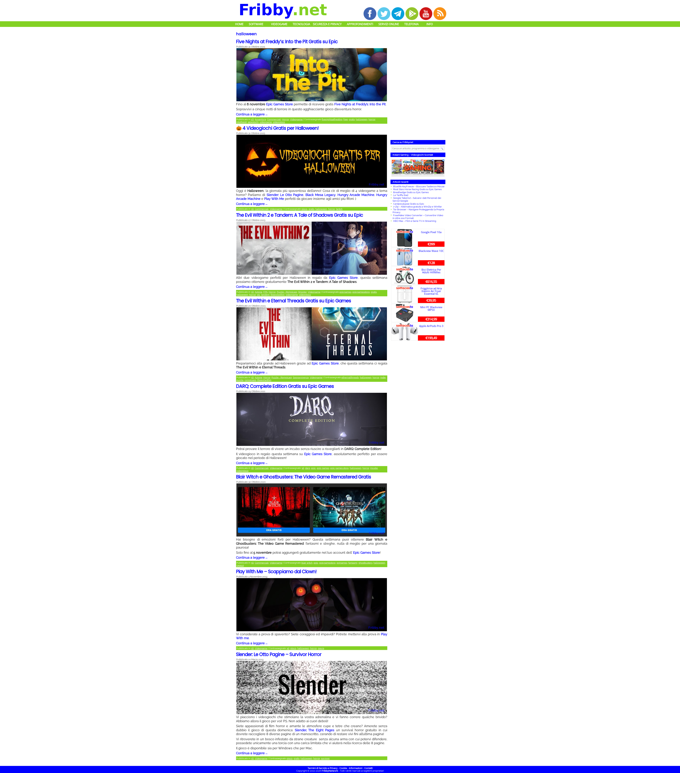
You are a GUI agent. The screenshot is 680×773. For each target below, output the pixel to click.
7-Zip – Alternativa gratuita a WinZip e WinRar (417, 206)
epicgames (345, 292)
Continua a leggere (252, 114)
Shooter (302, 292)
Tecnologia (301, 24)
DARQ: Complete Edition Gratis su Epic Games (285, 386)
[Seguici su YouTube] (426, 13)
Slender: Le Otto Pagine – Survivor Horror (278, 654)
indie (383, 377)
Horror (285, 119)
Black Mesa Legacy (320, 195)
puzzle (239, 380)
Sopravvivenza (301, 377)
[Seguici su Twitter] (384, 13)
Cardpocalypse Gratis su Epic (408, 203)
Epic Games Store (279, 104)
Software (256, 24)
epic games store (339, 468)
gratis (352, 119)
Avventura (260, 119)
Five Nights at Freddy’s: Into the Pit (360, 104)
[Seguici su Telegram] (398, 13)
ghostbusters (365, 562)
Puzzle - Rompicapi (287, 292)
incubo (374, 468)
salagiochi (253, 122)
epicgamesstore (361, 292)
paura (321, 648)
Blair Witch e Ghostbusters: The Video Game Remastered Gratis (303, 477)
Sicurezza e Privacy (327, 24)
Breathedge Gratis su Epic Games (411, 192)
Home (239, 24)
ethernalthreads (350, 377)
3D (252, 209)
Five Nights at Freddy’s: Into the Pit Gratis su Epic (287, 41)
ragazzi (240, 565)
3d (302, 468)
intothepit (241, 122)
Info (429, 24)
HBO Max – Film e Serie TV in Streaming (414, 221)
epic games (323, 468)
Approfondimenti (360, 24)
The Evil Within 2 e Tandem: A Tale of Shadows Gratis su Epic (299, 215)
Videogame (279, 24)
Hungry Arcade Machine (356, 195)
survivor (325, 758)
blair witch (307, 562)
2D (252, 119)
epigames (342, 562)
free (345, 119)
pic (258, 294)
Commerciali (274, 119)
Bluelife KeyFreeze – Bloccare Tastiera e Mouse (418, 186)
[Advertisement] (417, 84)
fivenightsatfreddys (332, 119)
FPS (265, 292)
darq (307, 468)
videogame (266, 122)
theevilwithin (278, 294)
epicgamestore (327, 562)
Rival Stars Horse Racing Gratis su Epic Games (417, 189)
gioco (304, 209)
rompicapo (250, 380)
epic (313, 468)
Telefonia (411, 24)
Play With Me (274, 199)
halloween (361, 119)
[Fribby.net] (283, 10)
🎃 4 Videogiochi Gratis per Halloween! (277, 128)
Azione (258, 292)
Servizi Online (388, 24)
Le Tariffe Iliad (400, 195)
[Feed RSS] (440, 13)
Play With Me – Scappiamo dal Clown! (276, 571)
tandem (265, 294)
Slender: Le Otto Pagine (285, 195)
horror (372, 119)
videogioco (279, 122)
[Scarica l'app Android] (412, 13)
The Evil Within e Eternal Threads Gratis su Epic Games (293, 301)
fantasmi (352, 562)
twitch (339, 209)
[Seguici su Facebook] (370, 13)
